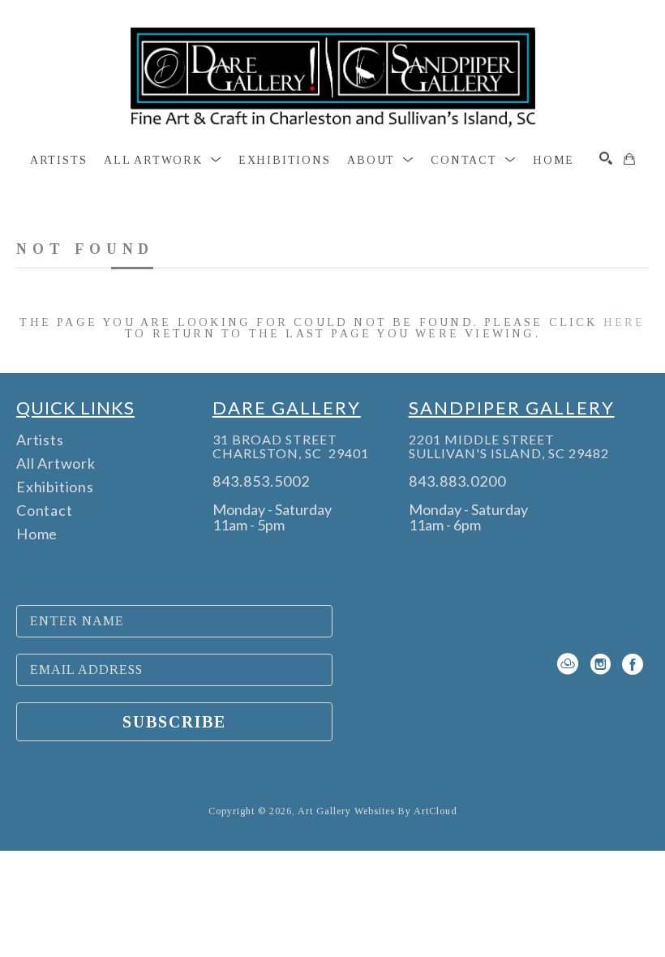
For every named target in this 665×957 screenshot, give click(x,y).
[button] (162, 160)
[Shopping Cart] (629, 158)
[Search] (605, 158)
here (624, 322)
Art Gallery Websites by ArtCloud (377, 811)
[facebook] (632, 664)
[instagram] (600, 664)
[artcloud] (567, 664)
